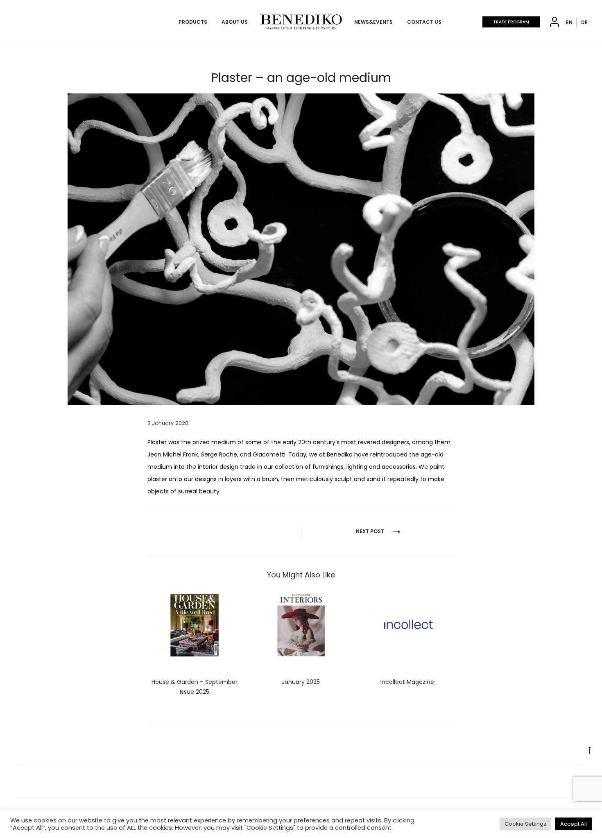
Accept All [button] (573, 824)
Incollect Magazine (407, 682)
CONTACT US (424, 21)
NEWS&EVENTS (373, 21)
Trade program (511, 22)
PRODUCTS (193, 21)
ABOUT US (235, 21)
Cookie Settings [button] (525, 824)
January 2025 (301, 682)
